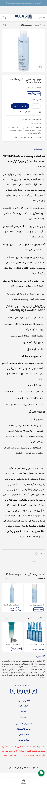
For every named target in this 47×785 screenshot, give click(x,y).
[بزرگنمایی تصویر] (40, 67)
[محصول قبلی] (8, 25)
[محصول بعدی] (3, 25)
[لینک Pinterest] (22, 137)
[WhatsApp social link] (18, 137)
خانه (43, 25)
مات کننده (37, 133)
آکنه (32, 127)
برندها (36, 25)
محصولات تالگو (26, 25)
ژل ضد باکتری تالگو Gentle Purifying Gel (13, 606)
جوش (33, 130)
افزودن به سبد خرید (20, 106)
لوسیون (27, 130)
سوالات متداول (24, 740)
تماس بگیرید (34, 93)
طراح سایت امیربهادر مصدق (23, 767)
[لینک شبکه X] (28, 137)
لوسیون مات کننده (15, 130)
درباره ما (23, 717)
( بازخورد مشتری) (34, 87)
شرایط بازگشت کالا (24, 729)
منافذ (30, 133)
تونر (17, 127)
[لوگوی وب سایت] (23, 17)
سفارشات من (23, 734)
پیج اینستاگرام (18, 526)
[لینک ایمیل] (25, 137)
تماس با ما (23, 706)
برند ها (23, 711)
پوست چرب (25, 127)
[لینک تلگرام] (15, 137)
